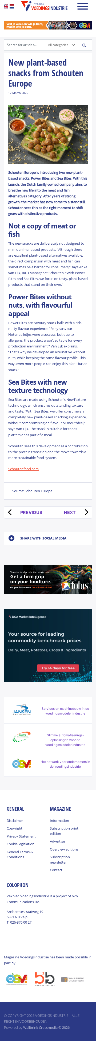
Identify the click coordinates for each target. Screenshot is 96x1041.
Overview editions (64, 849)
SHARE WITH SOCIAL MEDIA (43, 538)
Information (59, 820)
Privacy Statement (21, 836)
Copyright (14, 828)
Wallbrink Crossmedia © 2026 (46, 1027)
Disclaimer (15, 820)
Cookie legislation (20, 844)
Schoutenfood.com (23, 468)
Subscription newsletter (60, 860)
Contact (56, 870)
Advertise (57, 841)
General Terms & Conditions (20, 854)
